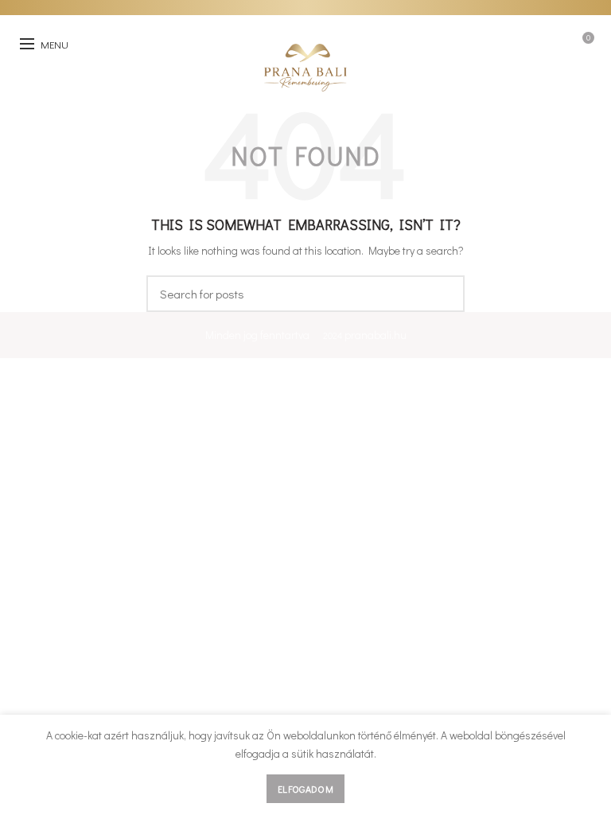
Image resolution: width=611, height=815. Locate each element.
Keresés (443, 293)
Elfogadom (305, 788)
